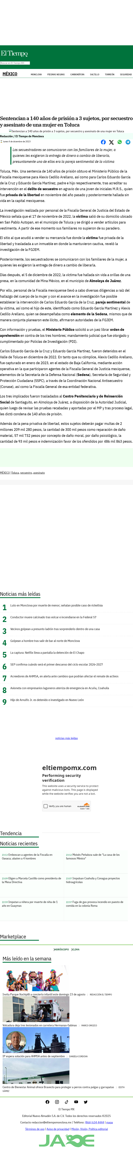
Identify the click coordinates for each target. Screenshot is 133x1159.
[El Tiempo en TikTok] (69, 1103)
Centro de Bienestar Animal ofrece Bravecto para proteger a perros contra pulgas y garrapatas (64, 1088)
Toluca (15, 473)
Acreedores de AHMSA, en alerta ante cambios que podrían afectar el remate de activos (64, 676)
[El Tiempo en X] (86, 1103)
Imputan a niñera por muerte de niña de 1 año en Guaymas (30, 903)
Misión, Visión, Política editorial (89, 1129)
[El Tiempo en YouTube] (78, 1103)
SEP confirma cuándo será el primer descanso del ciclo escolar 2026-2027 (56, 664)
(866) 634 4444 (94, 1122)
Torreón (109, 74)
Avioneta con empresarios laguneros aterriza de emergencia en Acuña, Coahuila (59, 688)
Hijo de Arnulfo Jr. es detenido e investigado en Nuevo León (47, 700)
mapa (109, 1122)
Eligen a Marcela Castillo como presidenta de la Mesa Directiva (31, 880)
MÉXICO (10, 73)
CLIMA (75, 949)
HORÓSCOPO (61, 949)
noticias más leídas (66, 738)
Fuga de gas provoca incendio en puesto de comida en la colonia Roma (94, 903)
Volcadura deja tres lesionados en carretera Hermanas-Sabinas (50, 1025)
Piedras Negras (56, 74)
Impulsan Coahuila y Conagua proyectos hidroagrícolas (93, 880)
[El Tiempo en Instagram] (59, 1103)
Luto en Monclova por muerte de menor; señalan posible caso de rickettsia (56, 605)
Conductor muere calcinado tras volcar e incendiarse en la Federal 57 (53, 617)
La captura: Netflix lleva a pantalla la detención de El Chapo (47, 652)
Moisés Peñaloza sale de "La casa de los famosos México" (93, 856)
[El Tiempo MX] (14, 56)
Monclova (36, 74)
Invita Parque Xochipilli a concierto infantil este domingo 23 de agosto (57, 994)
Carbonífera (77, 74)
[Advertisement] (66, 22)
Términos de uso (34, 1129)
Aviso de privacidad (58, 1129)
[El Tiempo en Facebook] (50, 1103)
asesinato (39, 473)
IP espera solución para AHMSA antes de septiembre (45, 1056)
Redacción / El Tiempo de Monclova (22, 136)
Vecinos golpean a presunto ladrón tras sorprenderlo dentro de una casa (55, 629)
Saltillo (94, 74)
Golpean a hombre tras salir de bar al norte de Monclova (45, 641)
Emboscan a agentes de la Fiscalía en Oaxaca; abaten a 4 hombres (27, 856)
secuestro (26, 473)
